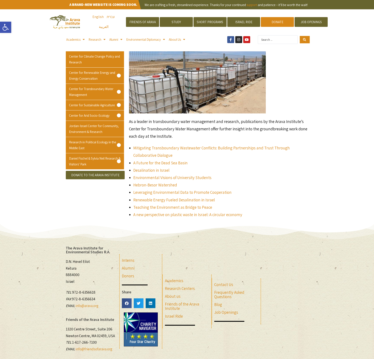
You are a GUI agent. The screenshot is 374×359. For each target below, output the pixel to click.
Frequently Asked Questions (229, 294)
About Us (175, 39)
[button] (95, 76)
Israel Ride (174, 316)
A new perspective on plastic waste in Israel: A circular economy (187, 214)
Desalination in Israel (151, 170)
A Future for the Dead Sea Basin (160, 162)
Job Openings (226, 312)
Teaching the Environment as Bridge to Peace (172, 207)
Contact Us (223, 284)
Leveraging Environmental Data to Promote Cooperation (182, 192)
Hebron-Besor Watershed (155, 185)
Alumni (113, 39)
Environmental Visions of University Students (172, 177)
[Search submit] (305, 39)
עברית (111, 17)
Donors (128, 275)
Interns (128, 260)
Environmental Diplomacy (143, 39)
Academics (73, 39)
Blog (218, 304)
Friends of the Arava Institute (182, 306)
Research (95, 39)
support (252, 5)
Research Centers (180, 288)
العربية (103, 26)
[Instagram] (238, 39)
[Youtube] (246, 39)
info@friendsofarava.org (94, 349)
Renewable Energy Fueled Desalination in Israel (174, 199)
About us (173, 296)
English (98, 17)
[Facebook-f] (230, 39)
